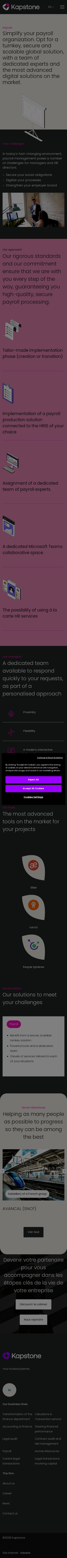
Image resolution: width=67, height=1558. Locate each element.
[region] (33, 779)
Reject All (33, 779)
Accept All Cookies (33, 788)
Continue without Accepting (50, 757)
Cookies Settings (33, 797)
